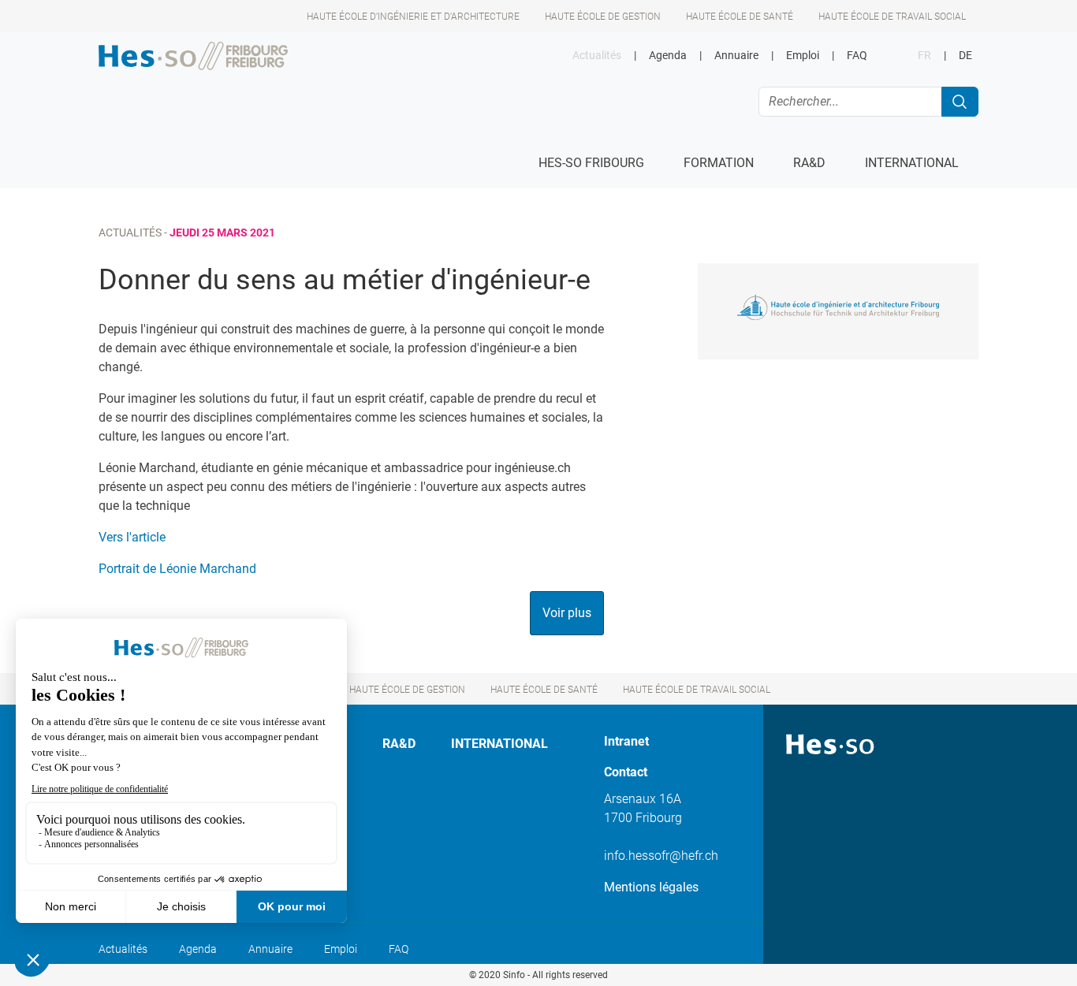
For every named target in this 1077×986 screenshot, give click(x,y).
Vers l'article (132, 537)
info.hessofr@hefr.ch (661, 855)
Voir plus (566, 612)
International (499, 743)
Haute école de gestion (603, 16)
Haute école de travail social (892, 16)
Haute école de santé (739, 16)
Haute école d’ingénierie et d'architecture (413, 16)
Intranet (626, 741)
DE (965, 55)
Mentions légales (651, 887)
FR (924, 55)
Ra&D (399, 743)
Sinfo (514, 974)
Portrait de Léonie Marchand (177, 568)
